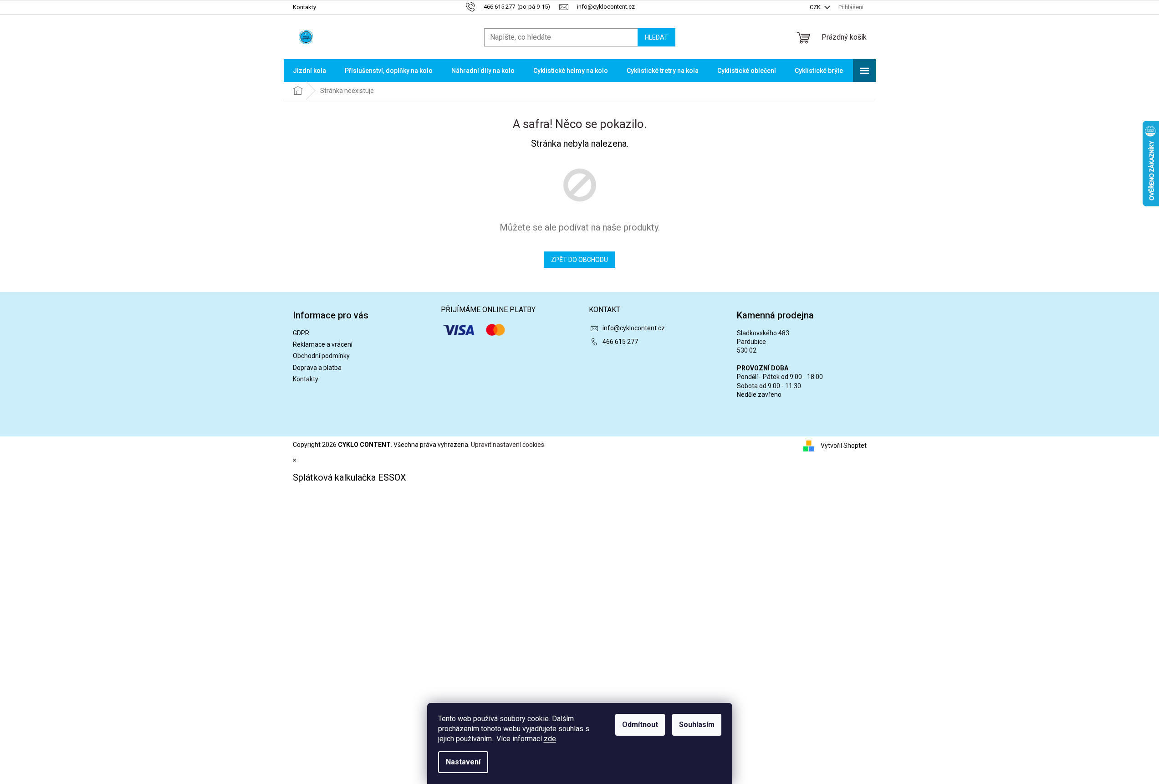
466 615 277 (620, 341)
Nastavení (463, 762)
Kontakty (304, 7)
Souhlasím (697, 724)
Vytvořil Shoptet (844, 445)
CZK (816, 7)
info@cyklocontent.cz (633, 328)
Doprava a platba (317, 367)
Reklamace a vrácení (322, 344)
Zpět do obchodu (579, 259)
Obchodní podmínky (321, 355)
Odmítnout (640, 724)
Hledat (656, 37)
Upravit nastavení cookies (507, 444)
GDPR (301, 333)
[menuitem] (309, 70)
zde (550, 738)
